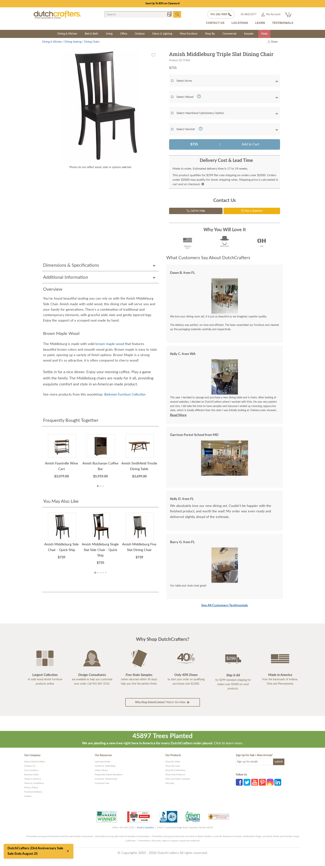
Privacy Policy (31, 787)
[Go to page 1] (98, 486)
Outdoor (140, 33)
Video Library (101, 770)
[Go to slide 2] (226, 393)
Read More (178, 415)
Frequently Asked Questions (109, 774)
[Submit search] (177, 14)
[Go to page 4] (103, 572)
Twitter (247, 782)
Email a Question (145, 827)
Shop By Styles (172, 761)
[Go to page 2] (100, 486)
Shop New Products (175, 774)
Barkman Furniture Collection (125, 394)
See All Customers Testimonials (224, 605)
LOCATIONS (240, 22)
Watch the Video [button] (160, 702)
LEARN (260, 22)
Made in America (32, 779)
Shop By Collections (175, 770)
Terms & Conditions (34, 783)
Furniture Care (102, 783)
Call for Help (197, 211)
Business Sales (31, 774)
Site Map (169, 783)
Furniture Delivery (33, 792)
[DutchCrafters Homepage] (57, 14)
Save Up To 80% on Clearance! (162, 3)
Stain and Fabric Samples (177, 779)
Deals (264, 33)
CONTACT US (215, 22)
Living (109, 33)
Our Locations (31, 770)
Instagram (270, 782)
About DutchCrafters (34, 761)
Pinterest (262, 782)
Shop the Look (172, 766)
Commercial (229, 33)
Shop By (210, 33)
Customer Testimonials (106, 779)
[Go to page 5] (105, 572)
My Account (272, 14)
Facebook (239, 782)
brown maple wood (109, 344)
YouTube (254, 782)
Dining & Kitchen (67, 33)
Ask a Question (253, 211)
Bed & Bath (91, 33)
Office (123, 33)
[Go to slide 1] (223, 393)
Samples (249, 33)
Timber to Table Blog (105, 766)
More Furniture (188, 33)
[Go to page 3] (103, 486)
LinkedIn (277, 782)
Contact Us (29, 766)
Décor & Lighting (162, 33)
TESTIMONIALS (282, 22)
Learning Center (102, 761)
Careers (28, 796)
